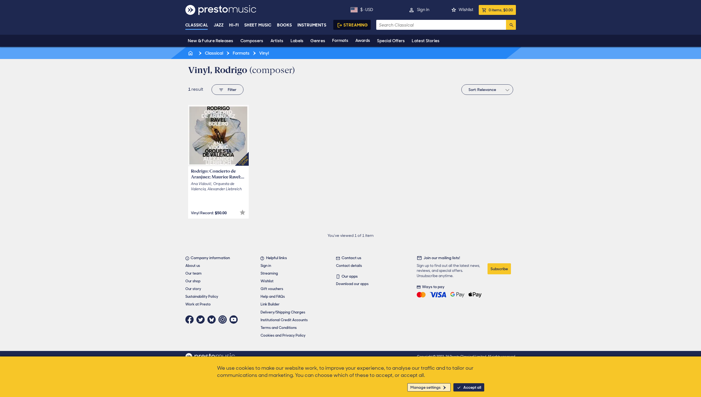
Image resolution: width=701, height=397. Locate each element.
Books (284, 25)
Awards (362, 40)
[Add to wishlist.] (242, 212)
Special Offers (391, 41)
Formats (340, 40)
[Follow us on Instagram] (223, 319)
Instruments (311, 25)
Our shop (193, 281)
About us (192, 265)
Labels (297, 41)
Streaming (355, 25)
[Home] (191, 53)
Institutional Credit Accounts (284, 320)
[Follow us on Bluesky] (212, 319)
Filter (232, 89)
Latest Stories (425, 41)
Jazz (219, 25)
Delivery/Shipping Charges (283, 312)
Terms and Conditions (279, 327)
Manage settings (425, 387)
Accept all (472, 387)
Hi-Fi (234, 25)
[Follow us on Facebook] (190, 319)
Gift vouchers (272, 288)
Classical (196, 25)
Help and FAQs (273, 296)
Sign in (423, 9)
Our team (193, 273)
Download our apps (352, 283)
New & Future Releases (210, 41)
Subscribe (499, 268)
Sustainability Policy (201, 296)
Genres (317, 41)
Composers (251, 41)
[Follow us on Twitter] (201, 319)
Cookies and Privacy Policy (283, 335)
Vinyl (263, 53)
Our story (193, 288)
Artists (276, 41)
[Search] (511, 25)
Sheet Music (258, 25)
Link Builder (270, 304)
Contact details (349, 265)
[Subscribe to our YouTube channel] (234, 319)
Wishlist (466, 9)
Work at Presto (198, 304)
